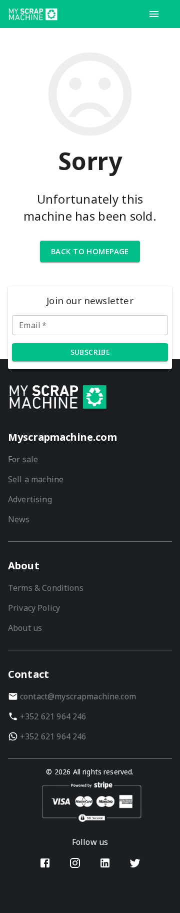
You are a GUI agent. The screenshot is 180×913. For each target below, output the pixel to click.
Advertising (30, 499)
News (19, 519)
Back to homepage (90, 251)
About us (25, 627)
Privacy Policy (34, 607)
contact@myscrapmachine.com (78, 696)
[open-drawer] (154, 14)
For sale (23, 459)
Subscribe (90, 352)
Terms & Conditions (46, 587)
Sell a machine (36, 479)
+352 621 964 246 (53, 716)
